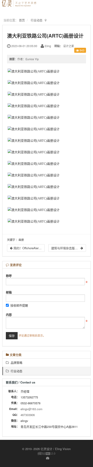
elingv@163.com (31, 409)
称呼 (9, 275)
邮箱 (9, 292)
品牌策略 (15, 362)
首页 (22, 20)
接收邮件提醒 (19, 305)
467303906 (28, 415)
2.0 (46, 453)
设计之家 (68, 46)
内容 (9, 314)
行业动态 (36, 20)
